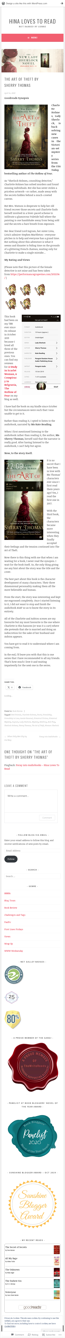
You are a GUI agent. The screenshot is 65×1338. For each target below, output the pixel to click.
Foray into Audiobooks (48, 736)
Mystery (35, 722)
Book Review (18, 711)
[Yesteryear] (57, 1298)
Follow (11, 859)
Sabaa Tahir (11, 1261)
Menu (34, 37)
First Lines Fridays (13, 929)
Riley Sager (10, 1273)
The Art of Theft (38, 725)
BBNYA (7, 893)
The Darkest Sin (13, 1280)
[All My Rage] (57, 1264)
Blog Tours (9, 900)
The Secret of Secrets (16, 1247)
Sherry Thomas (25, 725)
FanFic (7, 922)
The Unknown (12, 1269)
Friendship (47, 714)
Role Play (51, 722)
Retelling (43, 722)
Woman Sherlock (52, 725)
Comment (47, 817)
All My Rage (11, 1258)
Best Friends (16, 714)
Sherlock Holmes (11, 725)
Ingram (15, 722)
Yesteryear (10, 1292)
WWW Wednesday (13, 950)
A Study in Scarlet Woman (10, 370)
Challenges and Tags (14, 914)
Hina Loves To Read (32, 21)
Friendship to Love (11, 718)
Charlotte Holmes (29, 714)
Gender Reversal (26, 718)
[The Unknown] (57, 1275)
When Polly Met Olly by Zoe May (15, 738)
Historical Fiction (41, 718)
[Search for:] (32, 876)
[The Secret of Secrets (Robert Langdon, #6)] (57, 1253)
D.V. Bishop (11, 1284)
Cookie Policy (10, 1326)
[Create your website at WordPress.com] (32, 3)
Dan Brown (11, 1250)
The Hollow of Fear (10, 392)
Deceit (39, 714)
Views (7, 936)
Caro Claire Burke (12, 1295)
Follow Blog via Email (32, 835)
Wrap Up (8, 943)
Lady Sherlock (25, 722)
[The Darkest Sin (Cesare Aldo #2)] (57, 1287)
